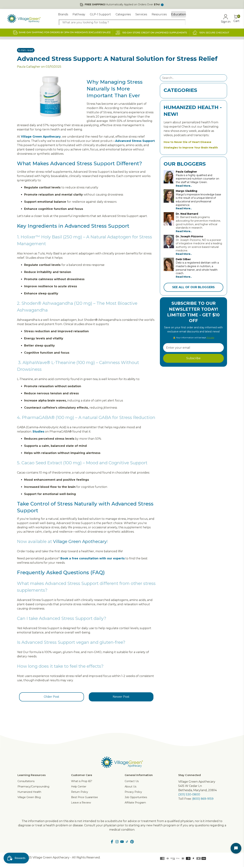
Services (141, 14)
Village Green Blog (29, 797)
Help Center (78, 786)
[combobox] (122, 22)
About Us (130, 786)
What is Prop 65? (81, 781)
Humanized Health (29, 791)
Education (178, 14)
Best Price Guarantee (84, 797)
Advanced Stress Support (135, 141)
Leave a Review (81, 802)
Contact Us (132, 781)
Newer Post (121, 696)
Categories (123, 14)
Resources (159, 14)
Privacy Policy (133, 791)
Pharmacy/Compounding (33, 786)
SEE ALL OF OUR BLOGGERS (193, 287)
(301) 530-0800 (189, 794)
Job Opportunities (136, 797)
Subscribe (193, 358)
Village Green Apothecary (80, 541)
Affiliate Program (135, 802)
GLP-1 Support (100, 14)
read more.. (184, 185)
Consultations (26, 781)
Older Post (51, 696)
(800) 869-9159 (202, 798)
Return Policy (79, 791)
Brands (63, 14)
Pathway (79, 14)
